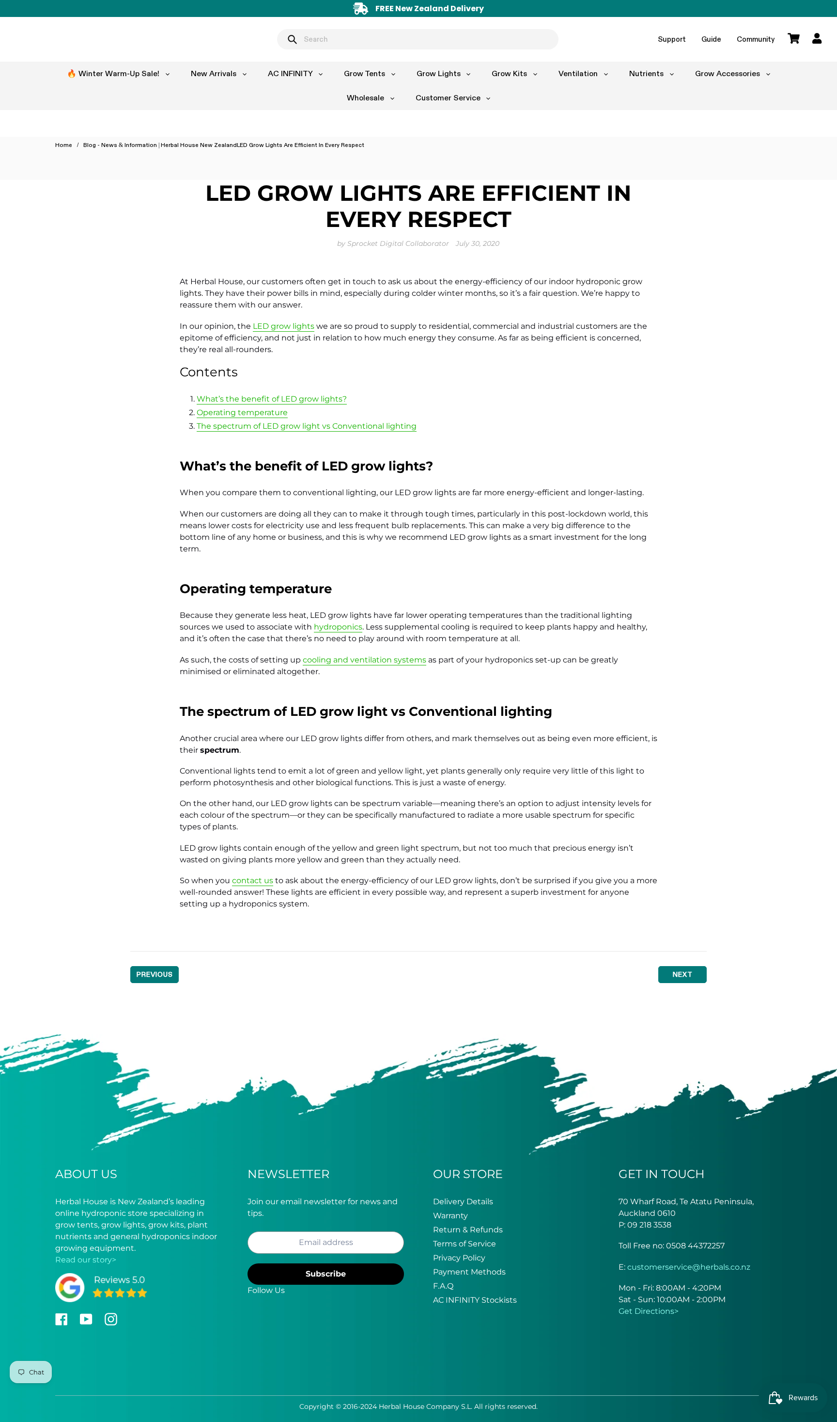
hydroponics (338, 626)
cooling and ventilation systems (364, 659)
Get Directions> (649, 1311)
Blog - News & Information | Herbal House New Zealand (160, 145)
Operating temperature (242, 412)
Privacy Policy (459, 1257)
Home (63, 145)
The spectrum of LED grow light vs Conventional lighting (307, 426)
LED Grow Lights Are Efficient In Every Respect (300, 145)
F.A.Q (443, 1286)
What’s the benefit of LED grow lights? (272, 399)
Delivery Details (463, 1201)
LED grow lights (283, 326)
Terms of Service (464, 1243)
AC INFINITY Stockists (475, 1300)
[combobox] (417, 39)
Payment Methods (469, 1272)
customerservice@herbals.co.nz (688, 1267)
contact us (252, 880)
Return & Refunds (468, 1229)
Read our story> (85, 1259)
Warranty (450, 1215)
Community (756, 39)
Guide (711, 39)
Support (672, 39)
